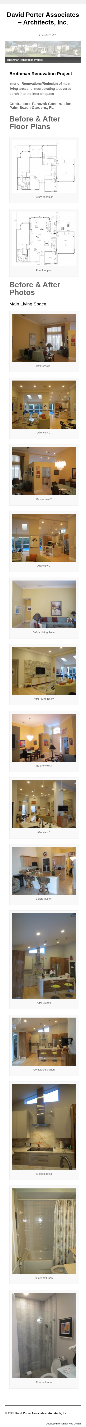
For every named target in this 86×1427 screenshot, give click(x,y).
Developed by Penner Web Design (63, 1423)
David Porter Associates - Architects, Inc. (41, 1413)
